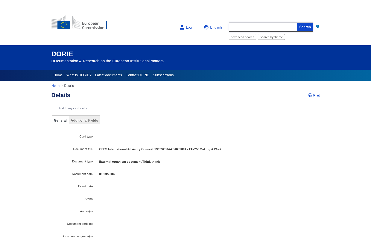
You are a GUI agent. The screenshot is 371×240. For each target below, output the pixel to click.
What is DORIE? (78, 75)
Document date (82, 174)
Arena (89, 198)
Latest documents (108, 75)
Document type (82, 161)
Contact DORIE (137, 75)
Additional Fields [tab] (84, 120)
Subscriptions (163, 75)
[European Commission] (83, 24)
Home (58, 75)
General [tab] (60, 120)
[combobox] (263, 27)
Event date (85, 186)
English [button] (216, 27)
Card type (86, 136)
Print (316, 95)
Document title (83, 149)
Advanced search (242, 37)
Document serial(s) (80, 223)
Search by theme (271, 37)
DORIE (62, 54)
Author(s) (86, 211)
